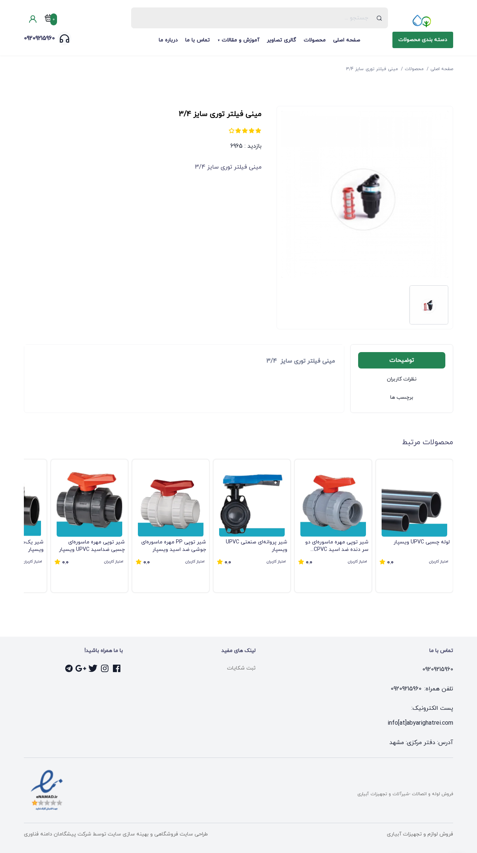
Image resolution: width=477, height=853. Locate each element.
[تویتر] (93, 668)
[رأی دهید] (258, 130)
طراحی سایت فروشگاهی (180, 834)
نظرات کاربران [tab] (402, 379)
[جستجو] (379, 17)
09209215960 (39, 38)
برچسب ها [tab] (401, 397)
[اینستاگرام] (105, 668)
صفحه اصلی (346, 40)
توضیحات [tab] (401, 360)
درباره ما (168, 40)
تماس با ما (197, 40)
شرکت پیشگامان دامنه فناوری (57, 834)
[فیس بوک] (117, 668)
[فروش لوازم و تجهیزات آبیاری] (423, 21)
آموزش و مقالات (240, 40)
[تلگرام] (69, 668)
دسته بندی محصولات (422, 39)
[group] (414, 526)
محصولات (315, 40)
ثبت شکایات (241, 668)
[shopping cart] (48, 19)
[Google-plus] (81, 668)
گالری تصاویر (281, 40)
